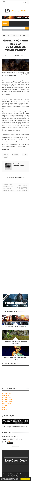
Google (6, 154)
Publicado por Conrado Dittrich (20, 165)
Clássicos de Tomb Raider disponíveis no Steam (15, 358)
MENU (24, 2)
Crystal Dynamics (6, 403)
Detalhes (24, 55)
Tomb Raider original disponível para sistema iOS (15, 342)
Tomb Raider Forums (7, 401)
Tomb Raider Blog (6, 397)
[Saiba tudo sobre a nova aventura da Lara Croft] (15, 17)
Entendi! (25, 478)
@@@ (8, 441)
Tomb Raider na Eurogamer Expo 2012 (15, 327)
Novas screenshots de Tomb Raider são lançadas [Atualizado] (22, 189)
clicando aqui (17, 428)
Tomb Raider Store (7, 399)
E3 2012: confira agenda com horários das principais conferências (8, 188)
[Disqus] (15, 220)
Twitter (25, 154)
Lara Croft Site (5, 395)
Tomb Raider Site (6, 393)
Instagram (4, 409)
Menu (5, 23)
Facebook (15, 154)
